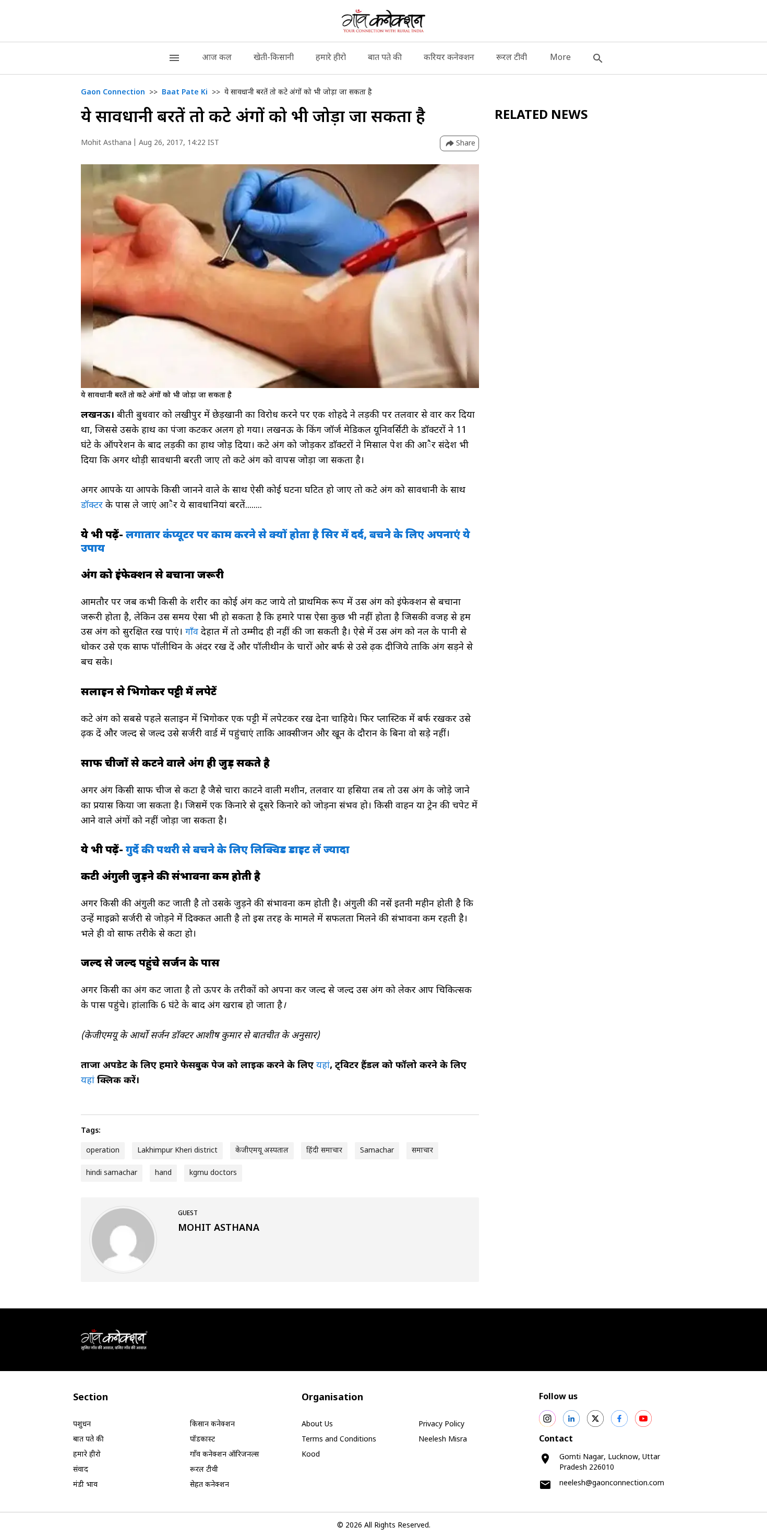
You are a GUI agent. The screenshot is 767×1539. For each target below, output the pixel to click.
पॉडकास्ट (202, 1440)
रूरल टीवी (511, 58)
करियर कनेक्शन (449, 58)
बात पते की (385, 58)
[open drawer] (174, 58)
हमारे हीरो (331, 58)
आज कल (217, 58)
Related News (541, 115)
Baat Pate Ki (185, 93)
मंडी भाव (85, 1485)
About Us (317, 1424)
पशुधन (82, 1424)
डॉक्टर (92, 506)
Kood (311, 1455)
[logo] (384, 21)
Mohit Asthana (106, 143)
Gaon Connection (113, 93)
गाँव (190, 632)
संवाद (80, 1470)
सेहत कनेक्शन (209, 1485)
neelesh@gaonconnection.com (611, 1483)
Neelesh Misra (442, 1440)
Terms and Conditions (339, 1440)
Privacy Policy (441, 1424)
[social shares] (547, 1418)
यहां (323, 1066)
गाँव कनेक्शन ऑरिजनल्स (224, 1455)
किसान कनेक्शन (212, 1424)
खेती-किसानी (274, 58)
